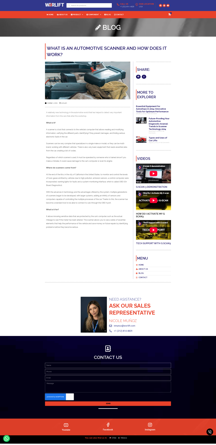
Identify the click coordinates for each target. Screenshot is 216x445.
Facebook (108, 429)
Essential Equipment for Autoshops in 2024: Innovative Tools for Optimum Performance (152, 109)
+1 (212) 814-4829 (123, 331)
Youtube (66, 430)
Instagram (150, 429)
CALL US (124, 4)
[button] (138, 77)
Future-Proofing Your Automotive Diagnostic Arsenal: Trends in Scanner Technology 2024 (159, 123)
